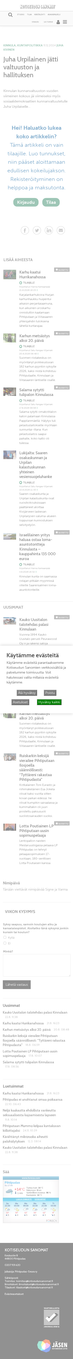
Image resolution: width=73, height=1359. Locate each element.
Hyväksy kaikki (49, 702)
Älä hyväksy (27, 693)
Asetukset (20, 702)
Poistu (50, 693)
